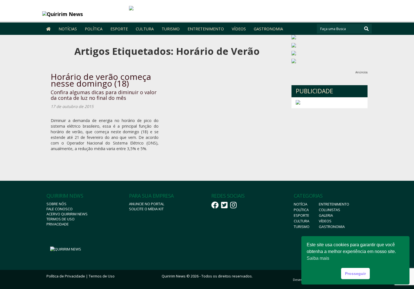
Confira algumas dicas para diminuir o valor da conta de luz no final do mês (104, 95)
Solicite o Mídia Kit (146, 208)
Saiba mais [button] (318, 258)
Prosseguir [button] (355, 273)
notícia (300, 204)
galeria (326, 215)
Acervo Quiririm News (67, 213)
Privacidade (57, 224)
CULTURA (145, 28)
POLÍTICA (94, 28)
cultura (301, 220)
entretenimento (334, 204)
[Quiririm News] (83, 14)
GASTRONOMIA (268, 28)
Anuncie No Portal (146, 203)
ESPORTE (119, 28)
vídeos (325, 220)
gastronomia (332, 226)
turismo (302, 226)
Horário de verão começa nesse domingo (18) (101, 80)
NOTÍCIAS (68, 28)
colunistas (329, 209)
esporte (301, 215)
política (301, 209)
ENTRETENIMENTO (206, 28)
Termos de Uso (60, 219)
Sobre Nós (56, 203)
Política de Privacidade (65, 276)
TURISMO (171, 28)
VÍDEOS (239, 28)
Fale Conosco (59, 208)
